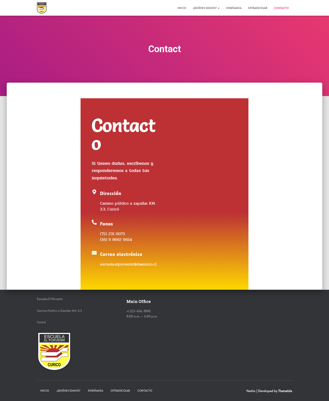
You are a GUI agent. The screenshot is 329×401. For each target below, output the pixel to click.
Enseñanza (233, 8)
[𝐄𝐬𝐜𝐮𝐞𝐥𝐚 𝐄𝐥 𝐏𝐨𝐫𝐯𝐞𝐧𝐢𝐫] (42, 7)
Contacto (281, 8)
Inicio (181, 8)
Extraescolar (257, 8)
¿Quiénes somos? (205, 8)
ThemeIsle (285, 391)
